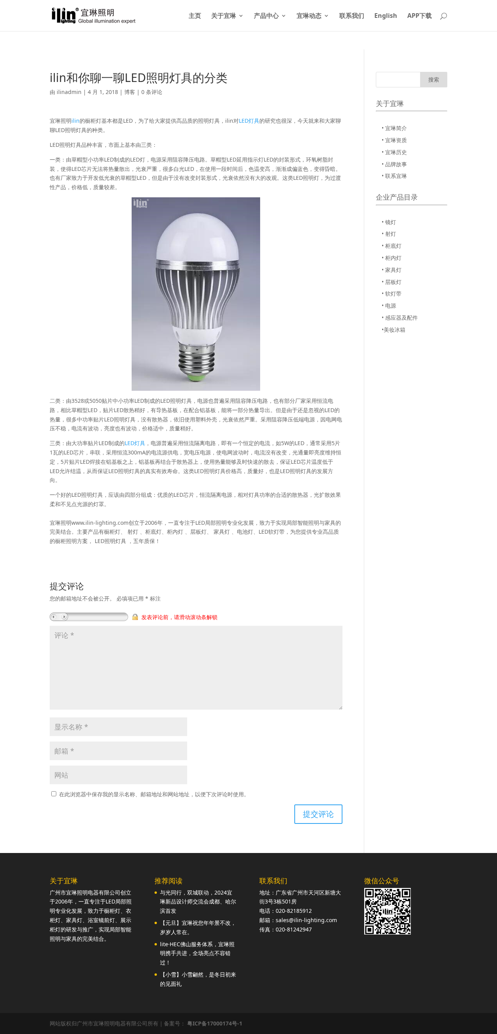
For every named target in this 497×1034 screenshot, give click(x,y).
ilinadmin (69, 92)
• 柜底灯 (391, 245)
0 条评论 (151, 92)
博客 (129, 92)
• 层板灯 (391, 281)
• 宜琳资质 (394, 140)
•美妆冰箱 (393, 329)
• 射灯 (389, 233)
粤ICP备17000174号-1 (214, 1023)
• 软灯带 (391, 293)
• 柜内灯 (391, 257)
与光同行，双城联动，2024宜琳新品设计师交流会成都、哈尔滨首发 (198, 902)
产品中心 (266, 16)
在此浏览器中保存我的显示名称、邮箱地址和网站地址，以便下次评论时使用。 (154, 794)
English (385, 16)
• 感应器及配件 (400, 317)
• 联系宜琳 (394, 175)
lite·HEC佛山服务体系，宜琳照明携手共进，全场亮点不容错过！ (197, 953)
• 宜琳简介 (394, 128)
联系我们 (351, 16)
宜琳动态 (309, 16)
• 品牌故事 (394, 164)
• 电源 (389, 305)
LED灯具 (249, 120)
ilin (75, 120)
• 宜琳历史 (394, 152)
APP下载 (419, 16)
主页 (195, 16)
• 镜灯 (389, 222)
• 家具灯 (391, 269)
